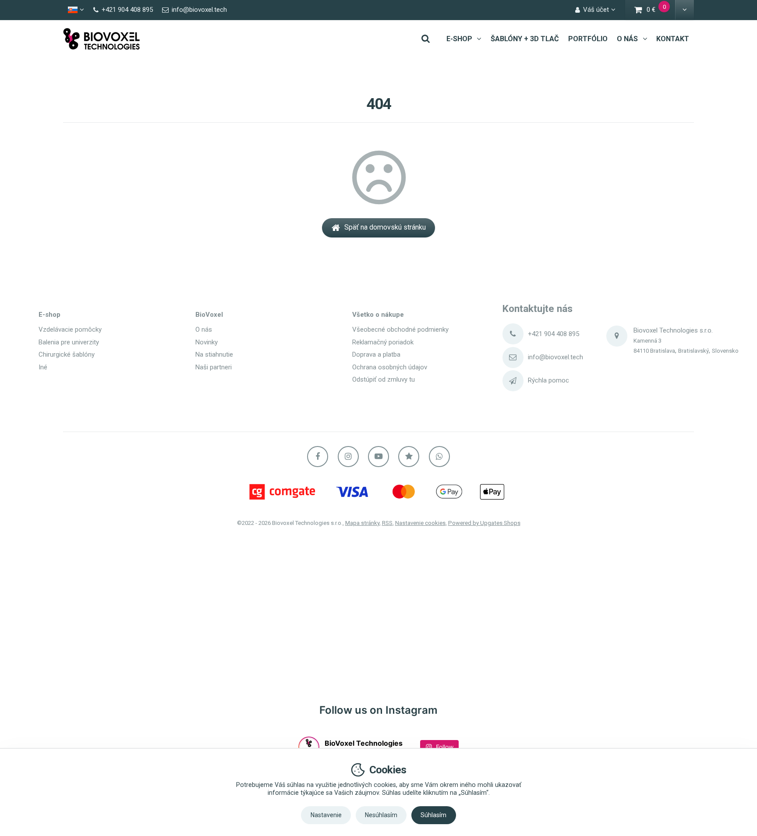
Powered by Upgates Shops (484, 523)
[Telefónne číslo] (513, 333)
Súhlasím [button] (433, 814)
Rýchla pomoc (548, 380)
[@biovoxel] (309, 747)
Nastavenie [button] (326, 814)
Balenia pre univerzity (69, 342)
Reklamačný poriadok (383, 342)
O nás (203, 329)
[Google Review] (408, 456)
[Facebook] (317, 456)
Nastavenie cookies (420, 523)
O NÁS (627, 39)
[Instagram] (348, 456)
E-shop (49, 315)
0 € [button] (661, 11)
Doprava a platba (376, 354)
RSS (387, 523)
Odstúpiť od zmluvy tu (383, 379)
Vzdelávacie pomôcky (70, 329)
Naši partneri (213, 367)
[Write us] (513, 380)
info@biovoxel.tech (555, 357)
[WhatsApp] (439, 456)
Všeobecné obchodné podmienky (400, 329)
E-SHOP (459, 39)
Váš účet (596, 10)
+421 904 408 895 (553, 334)
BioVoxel (209, 315)
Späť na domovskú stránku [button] (385, 227)
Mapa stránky (362, 523)
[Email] (513, 357)
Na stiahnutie (214, 354)
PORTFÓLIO (588, 39)
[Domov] (101, 39)
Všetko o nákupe (378, 315)
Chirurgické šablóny (67, 354)
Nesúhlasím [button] (381, 814)
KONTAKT (672, 39)
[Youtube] (378, 456)
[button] (684, 10)
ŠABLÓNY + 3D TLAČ (525, 39)
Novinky (206, 342)
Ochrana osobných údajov (389, 367)
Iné (43, 367)
